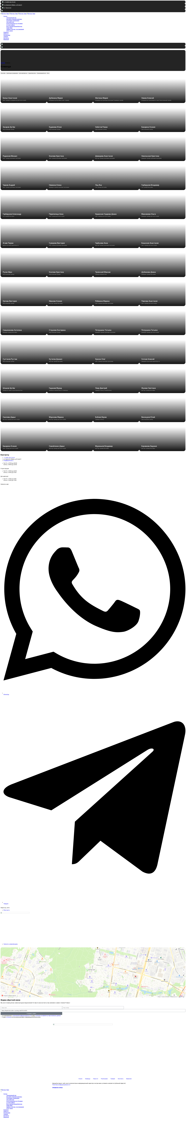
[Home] (3, 63)
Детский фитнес (23, 73)
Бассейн (3, 73)
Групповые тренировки (12, 73)
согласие (8, 1017)
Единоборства (32, 73)
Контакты (120, 1078)
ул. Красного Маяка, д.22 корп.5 (13, 5)
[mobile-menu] (1, 1091)
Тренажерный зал (41, 73)
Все (48, 73)
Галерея (113, 1078)
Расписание (104, 1078)
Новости (95, 1078)
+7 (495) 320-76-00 (9, 2)
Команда (87, 1078)
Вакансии (129, 1078)
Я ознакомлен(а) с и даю (31, 1015)
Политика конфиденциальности (61, 1084)
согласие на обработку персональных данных (48, 1015)
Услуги (80, 1078)
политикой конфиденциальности (22, 1015)
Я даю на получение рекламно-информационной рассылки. (21, 1017)
